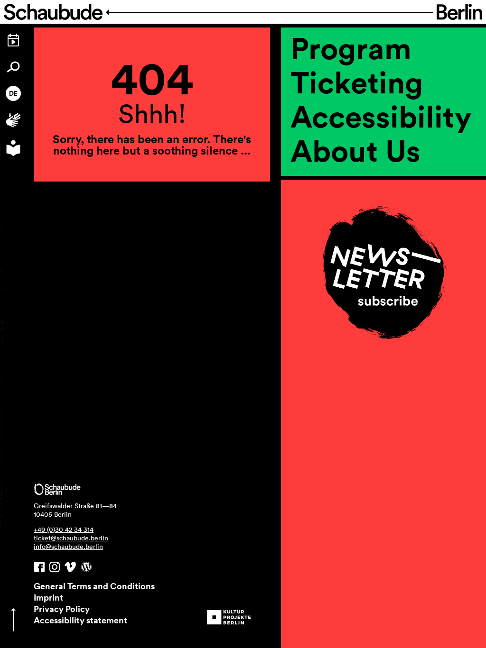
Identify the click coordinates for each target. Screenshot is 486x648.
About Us (355, 150)
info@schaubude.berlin (68, 546)
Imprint (48, 597)
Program (350, 48)
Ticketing (356, 82)
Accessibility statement (80, 620)
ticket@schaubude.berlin (71, 538)
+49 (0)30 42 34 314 (63, 529)
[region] (383, 197)
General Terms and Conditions (94, 586)
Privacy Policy (62, 608)
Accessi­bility (381, 116)
